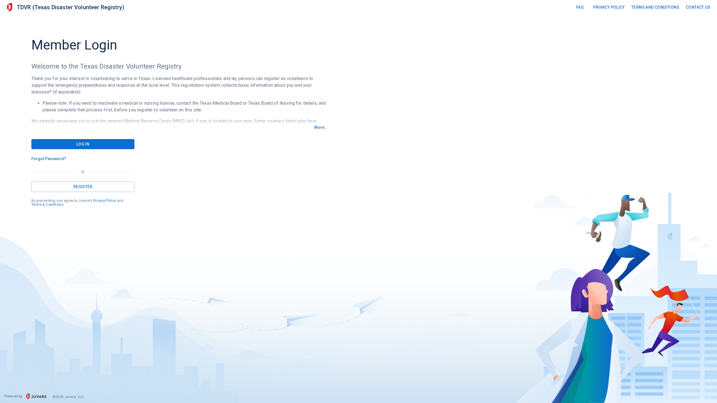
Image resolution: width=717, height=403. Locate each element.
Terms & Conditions (47, 205)
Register (82, 186)
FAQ (580, 7)
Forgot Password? (48, 158)
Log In (82, 144)
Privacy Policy (609, 7)
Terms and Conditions (655, 7)
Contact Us (698, 7)
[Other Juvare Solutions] (9, 7)
